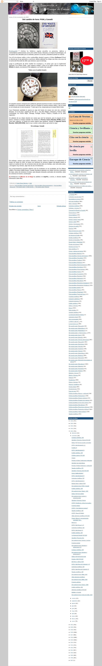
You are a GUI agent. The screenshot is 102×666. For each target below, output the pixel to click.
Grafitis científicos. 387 (77, 532)
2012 (71, 647)
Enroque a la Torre (73, 246)
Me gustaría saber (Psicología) (76, 368)
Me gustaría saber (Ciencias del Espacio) (79, 339)
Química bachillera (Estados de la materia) (79, 400)
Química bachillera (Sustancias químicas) (79, 409)
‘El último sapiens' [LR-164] (78, 455)
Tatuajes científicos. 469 (77, 510)
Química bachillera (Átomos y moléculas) (79, 393)
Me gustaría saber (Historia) (42, 187)
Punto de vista (72, 391)
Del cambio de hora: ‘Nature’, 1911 (80, 491)
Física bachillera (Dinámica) (75, 262)
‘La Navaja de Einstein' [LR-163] (79, 535)
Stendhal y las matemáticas (78, 463)
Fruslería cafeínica (76, 582)
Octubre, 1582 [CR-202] (77, 559)
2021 (71, 624)
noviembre (74, 435)
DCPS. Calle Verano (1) (77, 530)
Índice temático (72, 310)
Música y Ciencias (73, 375)
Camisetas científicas (74, 205)
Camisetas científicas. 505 (78, 566)
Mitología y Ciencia (73, 373)
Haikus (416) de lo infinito (78, 493)
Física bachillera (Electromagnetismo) (44, 185)
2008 (71, 657)
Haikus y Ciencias (73, 305)
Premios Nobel (72, 386)
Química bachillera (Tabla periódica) (77, 411)
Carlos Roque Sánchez (22, 183)
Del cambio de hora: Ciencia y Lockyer (81, 540)
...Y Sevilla (71, 194)
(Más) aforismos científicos (78, 577)
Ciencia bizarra (72, 212)
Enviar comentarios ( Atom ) (25, 209)
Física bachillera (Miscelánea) (76, 280)
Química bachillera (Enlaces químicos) (78, 398)
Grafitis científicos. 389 (77, 452)
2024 (71, 426)
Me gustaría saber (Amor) (75, 335)
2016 (71, 637)
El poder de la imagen (74, 244)
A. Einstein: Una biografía (75, 196)
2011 (71, 650)
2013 (71, 645)
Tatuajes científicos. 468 (77, 572)
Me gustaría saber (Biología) (76, 337)
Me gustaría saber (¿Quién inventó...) (25, 187)
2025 (71, 423)
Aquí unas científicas (74, 201)
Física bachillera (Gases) (75, 271)
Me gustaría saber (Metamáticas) (77, 330)
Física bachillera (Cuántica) (75, 260)
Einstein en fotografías (74, 239)
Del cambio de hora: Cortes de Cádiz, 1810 (82, 594)
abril (73, 613)
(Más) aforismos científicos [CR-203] (80, 515)
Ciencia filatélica (73, 215)
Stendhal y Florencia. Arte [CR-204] (80, 470)
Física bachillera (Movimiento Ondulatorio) (79, 283)
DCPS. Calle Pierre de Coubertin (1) (80, 569)
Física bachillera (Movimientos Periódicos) (79, 285)
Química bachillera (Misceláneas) (77, 405)
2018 (71, 632)
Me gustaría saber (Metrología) (76, 357)
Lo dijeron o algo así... (74, 321)
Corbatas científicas (74, 233)
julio (73, 606)
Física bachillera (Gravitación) (76, 274)
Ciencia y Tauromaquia (74, 224)
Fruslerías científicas (74, 296)
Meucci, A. (74, 522)
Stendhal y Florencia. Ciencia (79, 500)
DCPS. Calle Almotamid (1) (78, 481)
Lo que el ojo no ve (73, 323)
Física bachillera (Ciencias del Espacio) (24, 185)
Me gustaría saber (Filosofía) (76, 346)
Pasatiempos (72, 380)
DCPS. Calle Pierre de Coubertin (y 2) (81, 564)
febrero (74, 618)
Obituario (71, 377)
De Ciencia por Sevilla (74, 235)
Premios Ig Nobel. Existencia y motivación (82, 465)
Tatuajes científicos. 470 (77, 468)
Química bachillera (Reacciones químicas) (79, 407)
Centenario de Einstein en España (77, 210)
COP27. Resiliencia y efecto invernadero (81, 503)
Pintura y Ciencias (73, 382)
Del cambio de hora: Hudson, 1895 (80, 584)
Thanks (73, 458)
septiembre (74, 600)
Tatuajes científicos (73, 414)
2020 (71, 627)
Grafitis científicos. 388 (77, 488)
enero (73, 621)
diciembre (74, 433)
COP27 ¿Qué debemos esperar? (80, 508)
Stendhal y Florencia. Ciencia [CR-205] (81, 440)
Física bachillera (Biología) (75, 253)
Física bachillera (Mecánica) (76, 276)
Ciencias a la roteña (74, 226)
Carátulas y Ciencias (74, 208)
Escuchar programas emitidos (82, 123)
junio (73, 608)
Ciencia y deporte (73, 217)
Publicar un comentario (16, 202)
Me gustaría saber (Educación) (76, 326)
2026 (71, 420)
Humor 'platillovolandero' (77, 473)
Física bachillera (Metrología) (76, 278)
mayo (73, 611)
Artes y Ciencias (73, 203)
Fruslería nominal (76, 543)
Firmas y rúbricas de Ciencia (76, 251)
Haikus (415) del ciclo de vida (79, 556)
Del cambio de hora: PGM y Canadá (80, 486)
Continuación (13, 51)
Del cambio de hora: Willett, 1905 (79, 579)
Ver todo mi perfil (73, 101)
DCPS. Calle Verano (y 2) (78, 525)
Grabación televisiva (74, 301)
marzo (73, 616)
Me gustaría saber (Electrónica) (76, 344)
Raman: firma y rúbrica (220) (79, 483)
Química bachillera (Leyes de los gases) (79, 402)
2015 (71, 640)
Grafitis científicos (73, 303)
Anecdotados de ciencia (75, 199)
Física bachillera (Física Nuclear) (77, 269)
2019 (71, 629)
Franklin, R (74, 447)
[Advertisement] (81, 31)
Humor (70, 308)
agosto (73, 603)
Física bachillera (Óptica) (75, 289)
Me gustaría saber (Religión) (76, 370)
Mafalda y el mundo (76, 592)
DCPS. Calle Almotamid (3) (78, 450)
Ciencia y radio (72, 221)
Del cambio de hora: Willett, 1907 (79, 574)
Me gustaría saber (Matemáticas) (77, 328)
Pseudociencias (73, 389)
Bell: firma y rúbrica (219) (78, 561)
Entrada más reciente (15, 206)
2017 (71, 634)
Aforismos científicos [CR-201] (79, 589)
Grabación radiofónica (74, 298)
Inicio (39, 206)
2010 (71, 652)
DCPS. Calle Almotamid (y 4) (78, 445)
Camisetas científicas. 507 (78, 478)
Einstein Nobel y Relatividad (75, 242)
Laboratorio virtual (73, 317)
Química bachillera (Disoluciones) (77, 395)
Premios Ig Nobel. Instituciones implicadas (82, 460)
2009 (71, 655)
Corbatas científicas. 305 (78, 549)
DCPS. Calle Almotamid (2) (78, 475)
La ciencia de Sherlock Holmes (76, 314)
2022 (71, 431)
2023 (71, 428)
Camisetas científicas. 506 (78, 527)
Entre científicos (73, 249)
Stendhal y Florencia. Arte (78, 538)
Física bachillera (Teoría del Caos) (77, 294)
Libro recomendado (73, 319)
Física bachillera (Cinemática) (76, 258)
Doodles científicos (73, 237)
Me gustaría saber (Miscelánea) (76, 364)
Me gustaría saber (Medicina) (76, 355)
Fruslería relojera (76, 505)
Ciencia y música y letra (75, 219)
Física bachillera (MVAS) (75, 287)
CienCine (71, 228)
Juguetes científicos (74, 312)
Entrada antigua (61, 206)
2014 (71, 642)
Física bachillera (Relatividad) (76, 292)
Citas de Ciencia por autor (75, 230)
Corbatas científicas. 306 (78, 437)
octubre (74, 598)
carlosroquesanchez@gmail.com (82, 99)
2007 (71, 660)
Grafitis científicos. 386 (77, 587)
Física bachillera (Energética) (76, 267)
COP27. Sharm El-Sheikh (78, 513)
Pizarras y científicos (74, 384)
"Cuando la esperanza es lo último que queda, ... (80, 186)
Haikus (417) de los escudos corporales (81, 442)
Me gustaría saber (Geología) (76, 348)
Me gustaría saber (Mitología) (76, 366)
